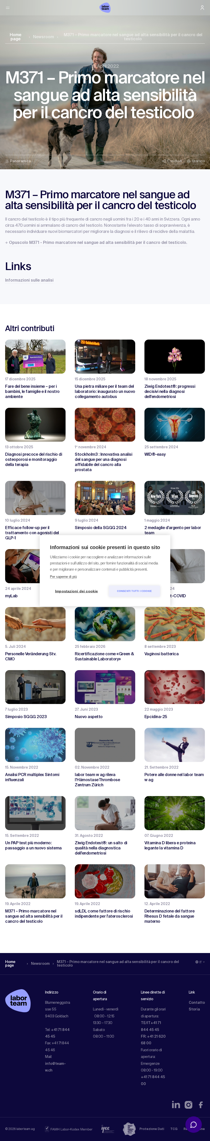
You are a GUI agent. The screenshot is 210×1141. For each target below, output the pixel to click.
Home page (15, 37)
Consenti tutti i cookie (134, 591)
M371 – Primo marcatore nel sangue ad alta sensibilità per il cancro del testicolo (133, 37)
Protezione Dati (152, 1129)
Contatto (197, 1003)
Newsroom (43, 37)
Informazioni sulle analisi (29, 281)
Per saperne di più (63, 576)
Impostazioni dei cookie (76, 591)
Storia (194, 1009)
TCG (173, 1129)
